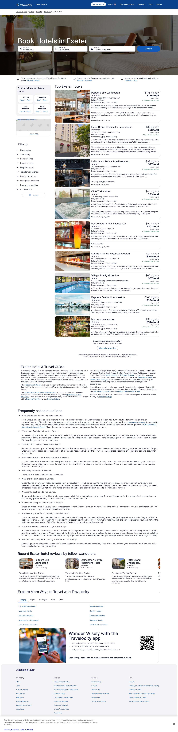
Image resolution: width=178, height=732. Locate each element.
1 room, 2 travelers (103, 49)
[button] (89, 591)
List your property (127, 4)
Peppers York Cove (34, 399)
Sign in (159, 4)
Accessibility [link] (95, 697)
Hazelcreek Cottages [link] (136, 422)
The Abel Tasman (127, 375)
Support (141, 4)
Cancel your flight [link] (135, 689)
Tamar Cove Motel (145, 377)
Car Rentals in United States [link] (63, 697)
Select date (28, 49)
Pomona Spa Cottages (99, 379)
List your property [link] (22, 689)
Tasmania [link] (47, 12)
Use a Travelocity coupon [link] (137, 697)
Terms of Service (26, 729)
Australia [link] (39, 12)
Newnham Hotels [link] (96, 606)
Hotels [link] (31, 12)
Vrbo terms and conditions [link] (100, 693)
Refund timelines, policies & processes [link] (142, 693)
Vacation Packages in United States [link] (66, 689)
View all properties (107, 348)
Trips (150, 4)
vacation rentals (33, 80)
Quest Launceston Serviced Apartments (40, 392)
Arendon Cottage (105, 397)
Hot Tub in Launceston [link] (99, 625)
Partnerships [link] (20, 693)
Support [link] (131, 682)
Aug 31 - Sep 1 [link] (25, 100)
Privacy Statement (11, 729)
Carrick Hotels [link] (95, 611)
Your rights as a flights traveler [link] (139, 701)
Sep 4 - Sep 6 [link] (25, 111)
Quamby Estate (53, 399)
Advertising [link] (20, 709)
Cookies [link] (94, 686)
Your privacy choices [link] (98, 701)
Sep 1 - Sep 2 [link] (42, 100)
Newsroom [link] (20, 697)
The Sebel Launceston (102, 391)
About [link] (18, 682)
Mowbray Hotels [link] (25, 611)
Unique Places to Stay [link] (61, 709)
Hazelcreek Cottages (33, 385)
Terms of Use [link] (95, 689)
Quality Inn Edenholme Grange (128, 391)
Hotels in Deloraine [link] (26, 616)
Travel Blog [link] (58, 713)
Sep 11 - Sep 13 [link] (42, 111)
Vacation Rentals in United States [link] (65, 686)
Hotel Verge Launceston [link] (28, 625)
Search (148, 48)
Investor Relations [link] (22, 701)
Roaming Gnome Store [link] (23, 705)
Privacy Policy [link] (96, 682)
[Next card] (157, 571)
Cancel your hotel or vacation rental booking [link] (144, 686)
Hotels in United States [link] (61, 682)
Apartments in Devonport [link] (29, 620)
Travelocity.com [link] (21, 12)
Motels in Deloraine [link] (97, 616)
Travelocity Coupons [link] (61, 705)
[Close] (174, 724)
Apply (34, 195)
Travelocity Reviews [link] (61, 701)
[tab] (23, 599)
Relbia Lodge (111, 375)
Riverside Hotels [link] (96, 620)
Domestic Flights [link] (59, 693)
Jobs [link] (18, 686)
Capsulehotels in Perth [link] (27, 606)
